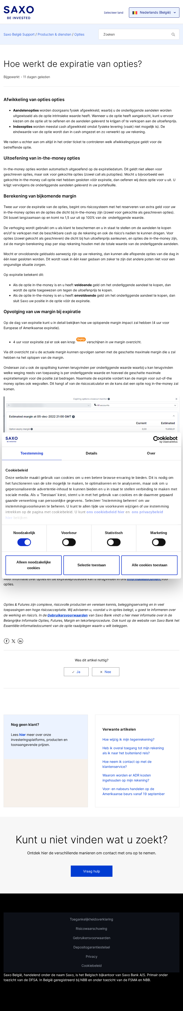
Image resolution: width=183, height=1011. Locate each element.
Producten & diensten (54, 34)
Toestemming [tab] (31, 453)
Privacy (91, 956)
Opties (79, 34)
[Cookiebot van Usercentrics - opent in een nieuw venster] (157, 439)
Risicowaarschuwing (91, 928)
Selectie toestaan (91, 565)
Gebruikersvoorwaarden (91, 938)
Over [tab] (151, 453)
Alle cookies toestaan (149, 565)
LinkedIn (20, 641)
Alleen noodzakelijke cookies (33, 565)
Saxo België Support (19, 34)
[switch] (69, 542)
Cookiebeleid (91, 965)
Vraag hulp (91, 871)
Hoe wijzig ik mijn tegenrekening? (128, 739)
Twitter (13, 641)
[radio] (76, 671)
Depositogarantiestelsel (91, 947)
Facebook (7, 641)
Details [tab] (91, 453)
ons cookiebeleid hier (106, 512)
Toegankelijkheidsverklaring (91, 919)
